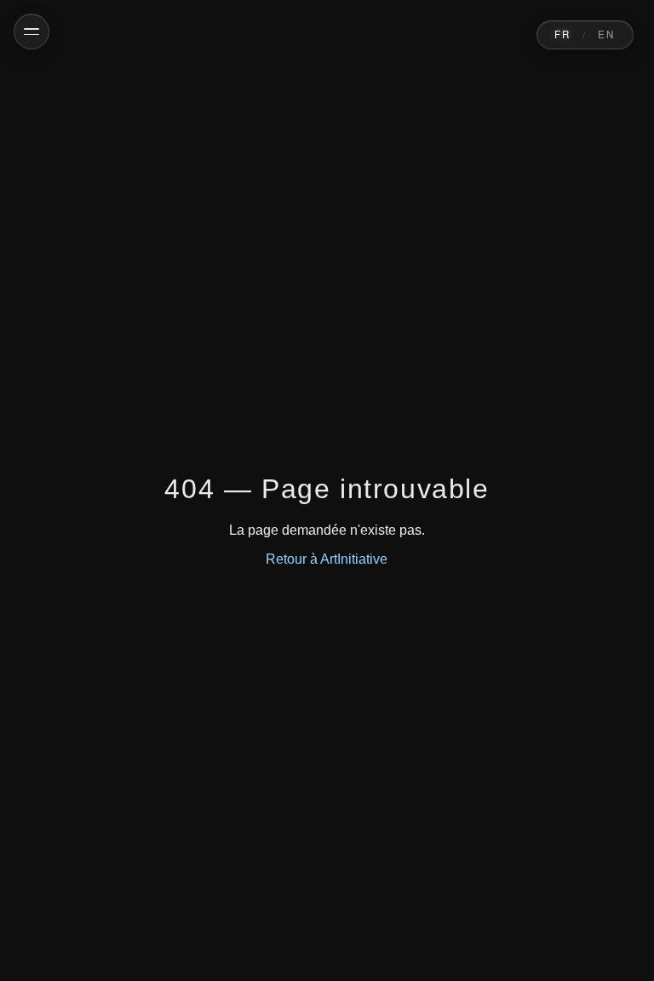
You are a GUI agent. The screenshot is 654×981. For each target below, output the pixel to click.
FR (562, 34)
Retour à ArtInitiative (326, 559)
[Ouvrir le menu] (31, 31)
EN (607, 34)
